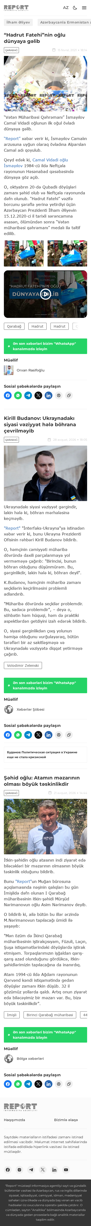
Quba (80, 326)
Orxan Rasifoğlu (30, 370)
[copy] (69, 395)
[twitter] (38, 395)
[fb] (8, 395)
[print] (59, 395)
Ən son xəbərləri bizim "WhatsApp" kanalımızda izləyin (44, 346)
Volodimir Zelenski (23, 665)
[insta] (19, 1170)
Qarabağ (11, 50)
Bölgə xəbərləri (30, 1058)
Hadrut (37, 326)
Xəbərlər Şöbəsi (30, 709)
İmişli (12, 1015)
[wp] (18, 395)
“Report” (12, 138)
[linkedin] (48, 395)
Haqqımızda (14, 1120)
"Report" (12, 528)
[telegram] (28, 395)
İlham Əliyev (18, 22)
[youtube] (66, 1170)
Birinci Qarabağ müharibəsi (50, 1015)
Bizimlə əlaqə (66, 1120)
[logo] (16, 8)
